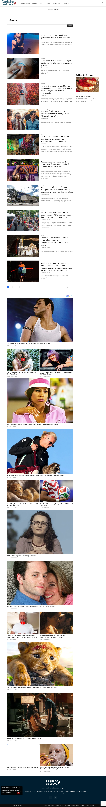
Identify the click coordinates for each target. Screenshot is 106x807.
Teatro (42, 3)
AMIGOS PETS (66, 3)
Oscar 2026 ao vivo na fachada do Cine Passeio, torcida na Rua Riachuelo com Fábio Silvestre (55, 138)
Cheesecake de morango (83, 96)
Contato (57, 805)
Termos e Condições (80, 805)
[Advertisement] (87, 47)
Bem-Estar (29, 31)
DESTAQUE (43, 33)
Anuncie (61, 805)
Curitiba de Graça (25, 3)
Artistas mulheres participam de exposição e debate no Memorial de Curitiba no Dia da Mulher (55, 164)
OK (18, 792)
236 (21, 287)
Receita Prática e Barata (53, 3)
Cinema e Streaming (44, 109)
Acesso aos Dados (90, 805)
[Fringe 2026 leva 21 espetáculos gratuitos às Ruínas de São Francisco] (23, 43)
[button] (102, 3)
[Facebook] (50, 797)
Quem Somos (51, 805)
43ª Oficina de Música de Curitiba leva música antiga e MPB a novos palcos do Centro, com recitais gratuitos (56, 214)
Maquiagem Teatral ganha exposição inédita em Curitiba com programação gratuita (56, 63)
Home (45, 805)
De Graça (34, 3)
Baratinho (18, 31)
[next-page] (25, 287)
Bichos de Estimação (38, 31)
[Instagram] (55, 797)
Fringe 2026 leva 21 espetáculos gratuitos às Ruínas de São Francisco (56, 36)
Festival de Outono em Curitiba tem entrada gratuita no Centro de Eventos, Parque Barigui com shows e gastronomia (56, 89)
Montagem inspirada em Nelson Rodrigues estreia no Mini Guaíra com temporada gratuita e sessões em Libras (57, 189)
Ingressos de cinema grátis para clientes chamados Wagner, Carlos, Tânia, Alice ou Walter (55, 113)
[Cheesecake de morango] (87, 84)
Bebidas (23, 31)
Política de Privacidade (70, 805)
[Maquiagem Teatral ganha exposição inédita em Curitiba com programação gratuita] (23, 69)
